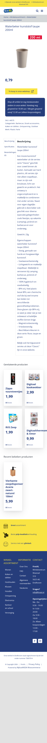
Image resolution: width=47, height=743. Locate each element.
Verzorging (9, 612)
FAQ (21, 571)
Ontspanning (25, 126)
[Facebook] (35, 641)
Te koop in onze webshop (19, 91)
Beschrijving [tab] (9, 141)
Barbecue (20, 123)
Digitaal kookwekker (34, 386)
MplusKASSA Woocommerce (28, 667)
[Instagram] (40, 641)
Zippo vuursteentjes (14, 390)
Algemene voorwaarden (24, 582)
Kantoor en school (9, 606)
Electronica (9, 600)
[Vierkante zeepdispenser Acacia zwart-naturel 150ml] (13, 469)
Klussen (8, 586)
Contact (23, 575)
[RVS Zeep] (13, 416)
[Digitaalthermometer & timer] (34, 418)
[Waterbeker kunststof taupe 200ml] (23, 53)
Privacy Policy (34, 664)
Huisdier (8, 591)
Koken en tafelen (12, 126)
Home (6, 17)
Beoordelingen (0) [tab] (10, 153)
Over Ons (24, 566)
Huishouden (9, 582)
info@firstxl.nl (38, 592)
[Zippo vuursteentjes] (13, 377)
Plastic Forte (15, 129)
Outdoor (34, 126)
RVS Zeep (11, 427)
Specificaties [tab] (9, 146)
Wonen (8, 569)
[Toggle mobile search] (37, 11)
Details (9, 403)
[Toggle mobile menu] (42, 11)
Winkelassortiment (17, 17)
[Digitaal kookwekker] (34, 375)
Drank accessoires (32, 123)
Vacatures (24, 588)
